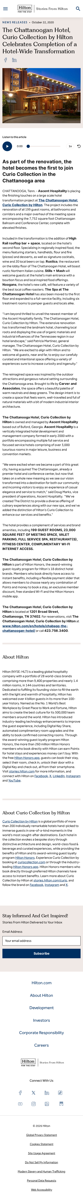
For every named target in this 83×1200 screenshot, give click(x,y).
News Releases (15, 22)
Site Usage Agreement (41, 1153)
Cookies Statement (41, 1144)
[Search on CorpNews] (78, 8)
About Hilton (41, 995)
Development (41, 1007)
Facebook (36, 885)
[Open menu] (5, 9)
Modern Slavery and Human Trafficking (41, 1171)
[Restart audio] (79, 146)
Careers (41, 1045)
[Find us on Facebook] (20, 1093)
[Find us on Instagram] (33, 1104)
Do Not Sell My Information (41, 1162)
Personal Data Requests (41, 1180)
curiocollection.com (31, 862)
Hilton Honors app (25, 867)
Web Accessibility (41, 1189)
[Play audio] (7, 146)
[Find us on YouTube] (20, 1104)
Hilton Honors (25, 858)
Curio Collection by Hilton (20, 821)
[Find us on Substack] (61, 1104)
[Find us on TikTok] (60, 1093)
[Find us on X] (33, 1093)
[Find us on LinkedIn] (47, 1093)
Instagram (52, 885)
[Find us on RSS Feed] (47, 1104)
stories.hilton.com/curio (50, 880)
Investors (41, 1020)
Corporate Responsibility (41, 1032)
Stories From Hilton (52, 9)
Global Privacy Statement (41, 1135)
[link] (5, 60)
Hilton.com (42, 982)
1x (70, 146)
